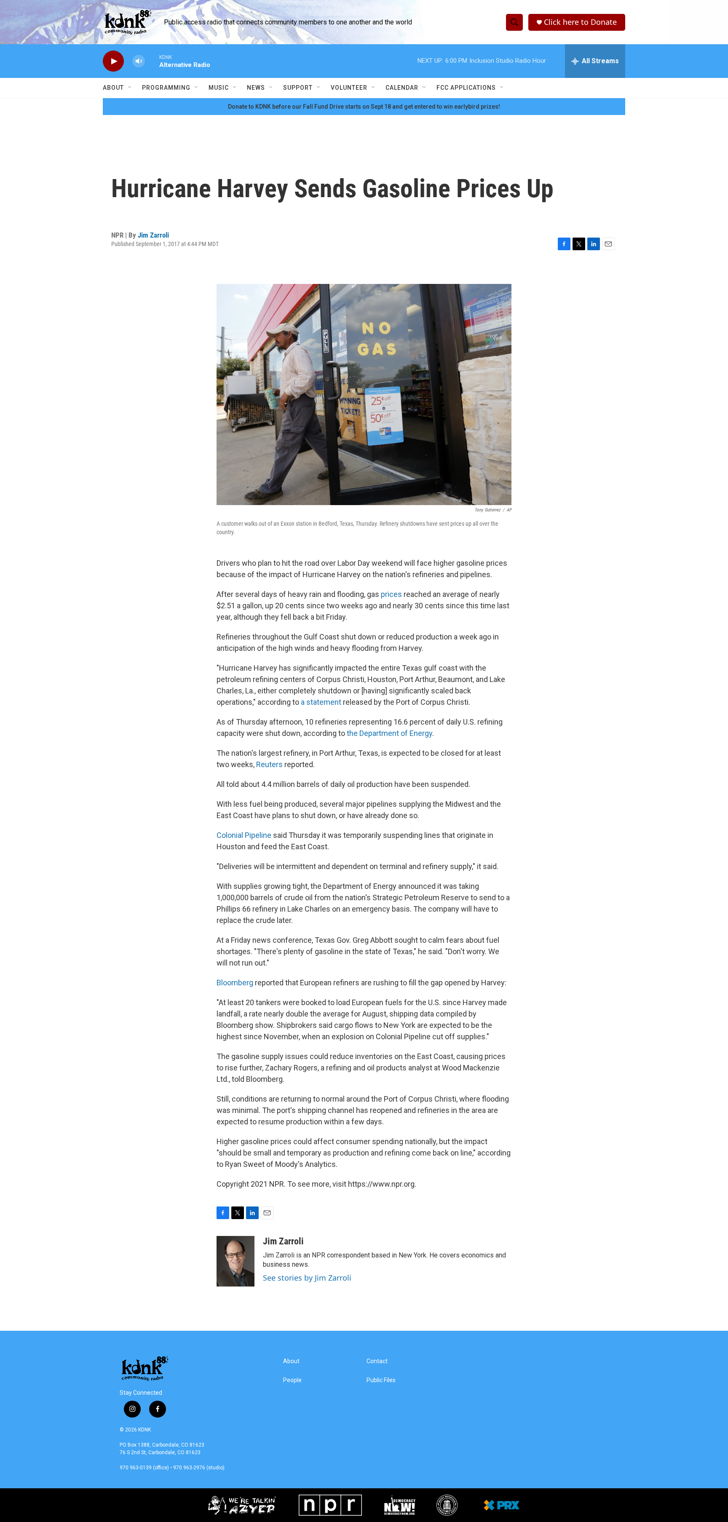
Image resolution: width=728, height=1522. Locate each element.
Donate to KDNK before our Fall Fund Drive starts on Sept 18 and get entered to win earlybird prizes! (364, 106)
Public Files (381, 1380)
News (256, 87)
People (292, 1380)
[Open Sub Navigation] (130, 87)
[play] (113, 61)
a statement (321, 702)
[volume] (138, 61)
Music (219, 87)
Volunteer (349, 87)
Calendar (401, 87)
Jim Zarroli (153, 235)
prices (391, 594)
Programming (166, 87)
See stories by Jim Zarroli (307, 1278)
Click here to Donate (580, 22)
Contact (377, 1361)
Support (298, 87)
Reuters (270, 764)
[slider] (152, 60)
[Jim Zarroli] (235, 1261)
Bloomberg (235, 982)
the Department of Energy (389, 733)
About (113, 87)
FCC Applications (466, 87)
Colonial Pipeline (244, 835)
